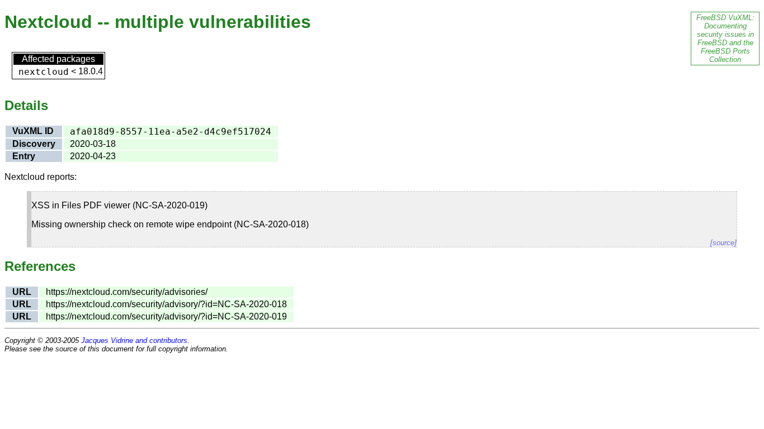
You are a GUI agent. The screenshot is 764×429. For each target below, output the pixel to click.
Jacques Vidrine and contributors (134, 340)
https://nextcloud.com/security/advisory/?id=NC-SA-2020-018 (166, 304)
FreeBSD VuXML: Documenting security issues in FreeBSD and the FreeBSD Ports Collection (725, 38)
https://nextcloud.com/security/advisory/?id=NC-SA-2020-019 (166, 316)
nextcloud (43, 71)
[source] (723, 243)
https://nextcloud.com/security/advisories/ (126, 292)
